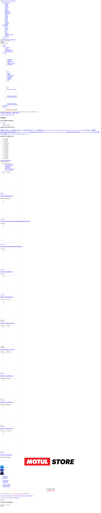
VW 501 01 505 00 (90, 132)
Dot (8, 80)
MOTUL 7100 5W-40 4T (6, 455)
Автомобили (5, 481)
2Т (8, 71)
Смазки (8, 62)
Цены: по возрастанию (9, 168)
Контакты (5, 478)
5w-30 (6, 151)
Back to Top (2, 499)
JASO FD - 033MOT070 (63, 130)
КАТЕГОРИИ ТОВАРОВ (5, 160)
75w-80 (6, 154)
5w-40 (6, 152)
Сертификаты (5, 477)
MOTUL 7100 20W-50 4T (6, 428)
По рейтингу (7, 166)
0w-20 (6, 139)
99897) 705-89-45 (16, 112)
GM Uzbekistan (6, 480)
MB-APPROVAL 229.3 (87, 130)
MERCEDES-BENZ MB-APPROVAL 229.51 (60, 132)
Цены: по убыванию (9, 169)
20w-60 (6, 149)
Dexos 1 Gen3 (35, 130)
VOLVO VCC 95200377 (83, 132)
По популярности (8, 165)
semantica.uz (17, 497)
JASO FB (51, 130)
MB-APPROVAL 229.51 (26, 132)
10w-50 (6, 144)
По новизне (7, 167)
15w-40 (6, 146)
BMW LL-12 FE (22, 130)
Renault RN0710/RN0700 (72, 132)
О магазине (5, 476)
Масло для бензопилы (11, 103)
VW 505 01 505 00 (17, 133)
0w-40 (6, 142)
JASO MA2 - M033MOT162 (78, 130)
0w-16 (6, 138)
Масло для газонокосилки (12, 104)
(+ (12, 112)
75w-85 (6, 156)
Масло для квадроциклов (12, 95)
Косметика (9, 78)
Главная (2, 114)
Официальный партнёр (16, 493)
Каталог (5, 114)
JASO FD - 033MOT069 (56, 130)
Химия (8, 79)
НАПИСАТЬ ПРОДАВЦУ (5, 112)
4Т (8, 72)
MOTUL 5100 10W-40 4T (6, 297)
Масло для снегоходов (11, 96)
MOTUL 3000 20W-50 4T (6, 196)
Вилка (8, 73)
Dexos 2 (40, 130)
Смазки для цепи (10, 75)
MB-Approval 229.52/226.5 (36, 132)
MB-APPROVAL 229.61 (47, 132)
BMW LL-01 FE (10, 130)
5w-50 (6, 153)
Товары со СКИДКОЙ (6, 171)
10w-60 (6, 145)
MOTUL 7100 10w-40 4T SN (7, 323)
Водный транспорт (6, 484)
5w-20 (6, 150)
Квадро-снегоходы (6, 485)
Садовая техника (6, 486)
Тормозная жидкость (11, 63)
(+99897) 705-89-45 (9, 109)
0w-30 (6, 140)
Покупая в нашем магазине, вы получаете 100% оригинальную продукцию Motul (16, 495)
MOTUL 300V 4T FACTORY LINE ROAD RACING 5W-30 (15, 221)
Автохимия (9, 59)
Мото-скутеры (10, 114)
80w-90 (6, 158)
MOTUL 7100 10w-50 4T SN (7, 349)
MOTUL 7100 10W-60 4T (6, 376)
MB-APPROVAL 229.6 (19, 132)
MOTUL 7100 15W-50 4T (6, 402)
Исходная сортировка (9, 164)
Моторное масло (10, 61)
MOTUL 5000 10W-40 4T (6, 271)
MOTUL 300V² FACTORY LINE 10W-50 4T (11, 246)
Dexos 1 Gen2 (27, 130)
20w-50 (6, 147)
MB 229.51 (52, 132)
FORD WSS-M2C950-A (46, 130)
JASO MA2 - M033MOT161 (70, 130)
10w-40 (6, 143)
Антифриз (9, 60)
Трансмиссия (10, 64)
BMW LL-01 (4, 130)
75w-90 (6, 157)
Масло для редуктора (11, 89)
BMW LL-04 (16, 130)
